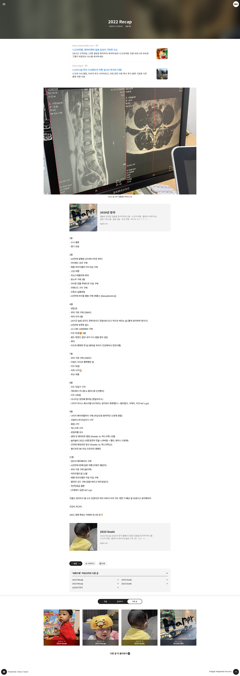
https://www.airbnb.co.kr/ (83, 46)
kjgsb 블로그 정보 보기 (236, 4)
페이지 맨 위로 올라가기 (236, 672)
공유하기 (120, 601)
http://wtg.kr (77, 66)
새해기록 (128, 26)
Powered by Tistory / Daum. (18, 672)
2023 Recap (77, 583)
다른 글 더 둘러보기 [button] (118, 653)
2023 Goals (126, 583)
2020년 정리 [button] (178, 628)
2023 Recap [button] (100, 628)
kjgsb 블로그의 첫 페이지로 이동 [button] (120, 4)
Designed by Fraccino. (224, 671)
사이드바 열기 (4, 4)
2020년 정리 (77, 587)
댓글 (105, 601)
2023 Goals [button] (139, 628)
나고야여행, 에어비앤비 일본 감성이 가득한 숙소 (95, 49)
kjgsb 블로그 (4, 672)
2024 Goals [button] (62, 628)
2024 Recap (77, 579)
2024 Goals (126, 579)
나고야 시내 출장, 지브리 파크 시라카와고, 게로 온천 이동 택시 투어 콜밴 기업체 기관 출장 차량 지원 (109, 75)
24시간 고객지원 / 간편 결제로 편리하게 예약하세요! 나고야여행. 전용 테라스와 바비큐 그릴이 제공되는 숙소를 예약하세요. (110, 55)
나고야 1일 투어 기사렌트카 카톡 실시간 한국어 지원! (97, 69)
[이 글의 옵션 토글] (80, 563)
